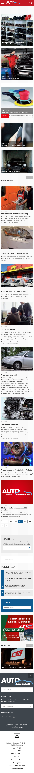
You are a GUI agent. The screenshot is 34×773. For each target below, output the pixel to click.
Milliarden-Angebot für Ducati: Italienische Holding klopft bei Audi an (18, 592)
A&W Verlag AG (14, 726)
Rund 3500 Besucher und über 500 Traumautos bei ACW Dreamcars (15, 586)
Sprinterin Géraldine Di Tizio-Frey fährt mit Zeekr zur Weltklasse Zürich (18, 573)
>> (6, 526)
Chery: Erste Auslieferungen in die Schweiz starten (18, 579)
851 (30, 522)
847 (11, 522)
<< (3, 522)
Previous (27, 177)
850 (25, 522)
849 (20, 522)
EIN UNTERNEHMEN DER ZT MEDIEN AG (17, 724)
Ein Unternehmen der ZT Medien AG (17, 743)
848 (16, 522)
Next (31, 177)
